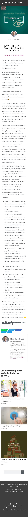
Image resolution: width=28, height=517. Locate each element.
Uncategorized (19, 55)
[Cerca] (22, 472)
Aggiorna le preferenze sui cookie (14, 491)
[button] (2, 3)
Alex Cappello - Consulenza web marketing (14, 509)
